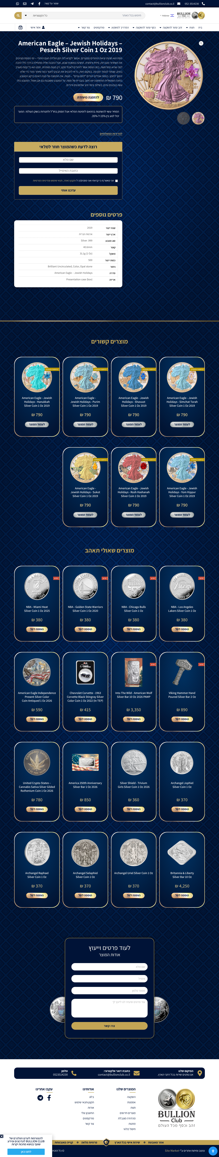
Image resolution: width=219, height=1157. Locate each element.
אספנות (131, 1102)
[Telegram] (40, 1097)
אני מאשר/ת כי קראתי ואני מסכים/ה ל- (73, 180)
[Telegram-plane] (32, 3)
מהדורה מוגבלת (126, 1118)
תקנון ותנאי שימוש (84, 1102)
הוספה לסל (182, 629)
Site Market (172, 1151)
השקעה (131, 1097)
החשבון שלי (87, 1113)
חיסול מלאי (129, 1129)
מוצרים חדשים (127, 1113)
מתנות (132, 1124)
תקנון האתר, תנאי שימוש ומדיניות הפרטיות (54, 180)
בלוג (91, 1097)
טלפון (64, 1071)
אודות (91, 1108)
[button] (1, 1136)
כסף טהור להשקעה (146, 27)
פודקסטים (99, 27)
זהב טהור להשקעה (172, 27)
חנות (191, 27)
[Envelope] (24, 3)
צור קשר (85, 27)
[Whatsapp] (17, 3)
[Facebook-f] (39, 3)
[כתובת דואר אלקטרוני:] (137, 1073)
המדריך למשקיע (120, 27)
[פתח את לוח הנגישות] (213, 1151)
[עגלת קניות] (20, 27)
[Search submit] (18, 15)
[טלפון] (73, 1073)
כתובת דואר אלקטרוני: (117, 1071)
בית (200, 27)
